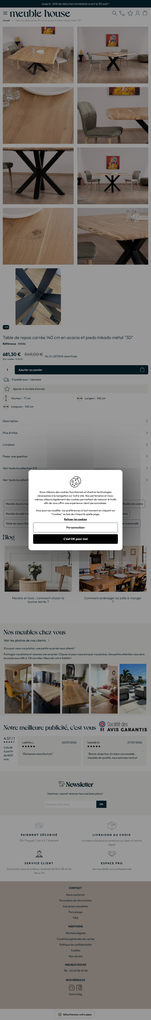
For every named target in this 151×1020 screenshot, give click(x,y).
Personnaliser (75, 527)
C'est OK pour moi (76, 539)
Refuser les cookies (75, 519)
